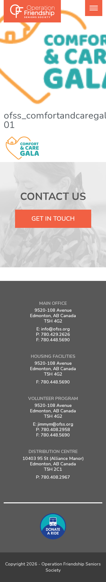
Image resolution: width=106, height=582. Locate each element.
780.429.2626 (55, 334)
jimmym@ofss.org (55, 424)
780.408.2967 (55, 477)
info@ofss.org (55, 329)
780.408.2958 (55, 430)
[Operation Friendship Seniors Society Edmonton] (32, 11)
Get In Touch (53, 219)
